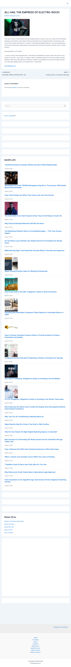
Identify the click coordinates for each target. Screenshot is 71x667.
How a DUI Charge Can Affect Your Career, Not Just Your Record (29, 195)
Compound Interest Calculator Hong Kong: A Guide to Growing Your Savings (34, 358)
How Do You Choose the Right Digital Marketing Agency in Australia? (31, 432)
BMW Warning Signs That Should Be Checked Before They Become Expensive (34, 250)
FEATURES (35, 640)
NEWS (35, 642)
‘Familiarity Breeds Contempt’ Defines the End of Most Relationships (31, 165)
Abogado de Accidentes (61, 627)
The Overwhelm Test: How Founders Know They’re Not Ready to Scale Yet (33, 216)
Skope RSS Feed (9, 527)
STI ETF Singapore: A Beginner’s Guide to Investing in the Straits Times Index (34, 399)
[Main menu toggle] (67, 3)
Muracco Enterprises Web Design (14, 521)
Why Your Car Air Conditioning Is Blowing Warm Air (24, 416)
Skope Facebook (9, 524)
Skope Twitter (8, 530)
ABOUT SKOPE (35, 650)
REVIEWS (35, 644)
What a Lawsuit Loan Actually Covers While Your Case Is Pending (30, 457)
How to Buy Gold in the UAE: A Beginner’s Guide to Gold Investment (31, 292)
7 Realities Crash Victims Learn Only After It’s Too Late (25, 464)
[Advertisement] (35, 567)
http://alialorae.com (10, 66)
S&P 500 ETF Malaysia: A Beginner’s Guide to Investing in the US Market (32, 378)
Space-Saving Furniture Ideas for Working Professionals (26, 271)
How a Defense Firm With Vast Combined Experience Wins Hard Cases (32, 449)
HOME (35, 638)
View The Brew (8, 532)
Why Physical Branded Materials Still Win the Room (24, 223)
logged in (15, 87)
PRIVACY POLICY (35, 652)
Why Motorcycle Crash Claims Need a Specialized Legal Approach (30, 472)
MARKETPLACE (35, 648)
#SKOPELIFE (35, 646)
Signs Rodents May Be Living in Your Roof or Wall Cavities (27, 424)
